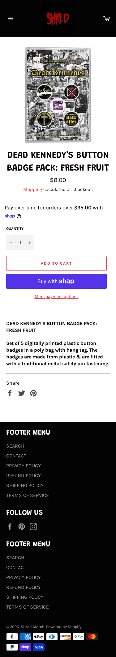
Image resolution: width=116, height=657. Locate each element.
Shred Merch (33, 626)
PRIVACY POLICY (23, 466)
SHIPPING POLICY (25, 485)
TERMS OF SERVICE (27, 495)
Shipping (32, 189)
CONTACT (16, 456)
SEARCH (15, 446)
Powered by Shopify (63, 626)
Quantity (15, 228)
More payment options (57, 296)
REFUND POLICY (23, 475)
